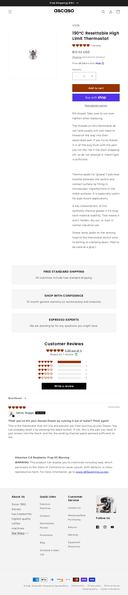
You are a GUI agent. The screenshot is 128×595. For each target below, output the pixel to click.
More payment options (96, 105)
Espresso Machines (45, 506)
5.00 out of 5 (73, 350)
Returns (72, 527)
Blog (42, 542)
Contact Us (74, 508)
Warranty (73, 534)
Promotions (46, 535)
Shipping (76, 57)
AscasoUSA (37, 586)
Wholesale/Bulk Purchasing (77, 517)
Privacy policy (94, 586)
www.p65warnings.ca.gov (92, 471)
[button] (10, 11)
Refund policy (78, 586)
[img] (17, 407)
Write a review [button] (64, 386)
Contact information (110, 589)
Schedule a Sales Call (49, 552)
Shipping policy (90, 589)
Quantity (76, 69)
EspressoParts (61, 586)
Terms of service (112, 586)
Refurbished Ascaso (47, 525)
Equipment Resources (74, 544)
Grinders (45, 516)
